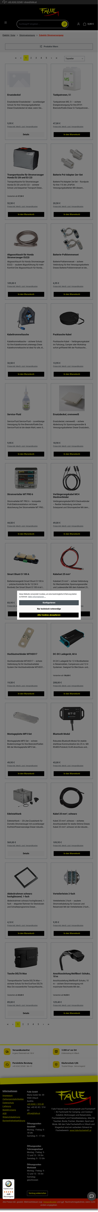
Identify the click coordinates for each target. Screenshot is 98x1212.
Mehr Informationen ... (37, 597)
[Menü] (12, 1180)
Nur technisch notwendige (49, 609)
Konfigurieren (49, 602)
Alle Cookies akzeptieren (48, 615)
